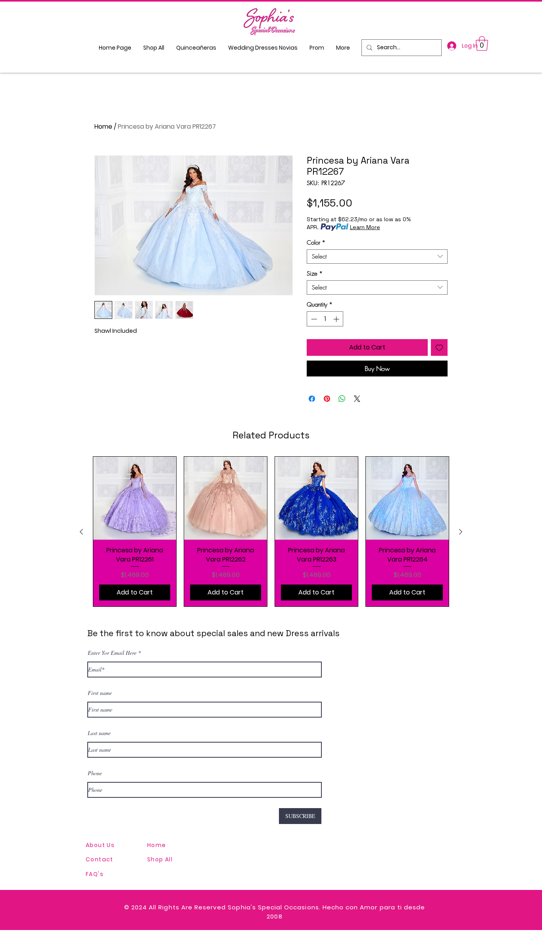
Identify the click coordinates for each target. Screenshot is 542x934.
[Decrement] (313, 319)
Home (103, 126)
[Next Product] (460, 531)
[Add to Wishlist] (439, 347)
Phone (95, 773)
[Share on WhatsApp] (342, 398)
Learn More (365, 227)
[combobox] (377, 256)
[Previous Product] (81, 531)
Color (316, 242)
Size (315, 273)
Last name (99, 733)
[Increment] (337, 319)
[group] (271, 531)
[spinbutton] (325, 319)
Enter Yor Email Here (112, 653)
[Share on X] (357, 398)
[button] (482, 43)
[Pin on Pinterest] (327, 398)
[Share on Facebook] (312, 398)
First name (100, 693)
